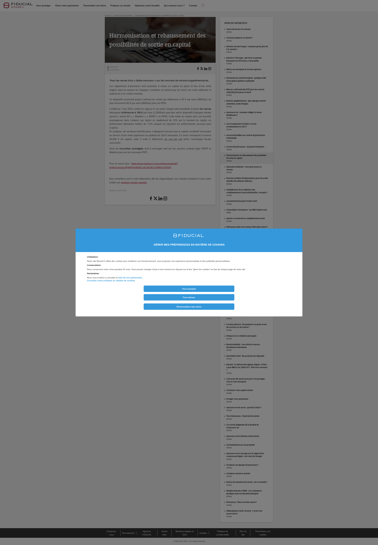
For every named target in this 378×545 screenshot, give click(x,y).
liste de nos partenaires (130, 277)
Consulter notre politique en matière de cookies (111, 280)
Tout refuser (189, 297)
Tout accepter (189, 289)
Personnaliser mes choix (189, 307)
